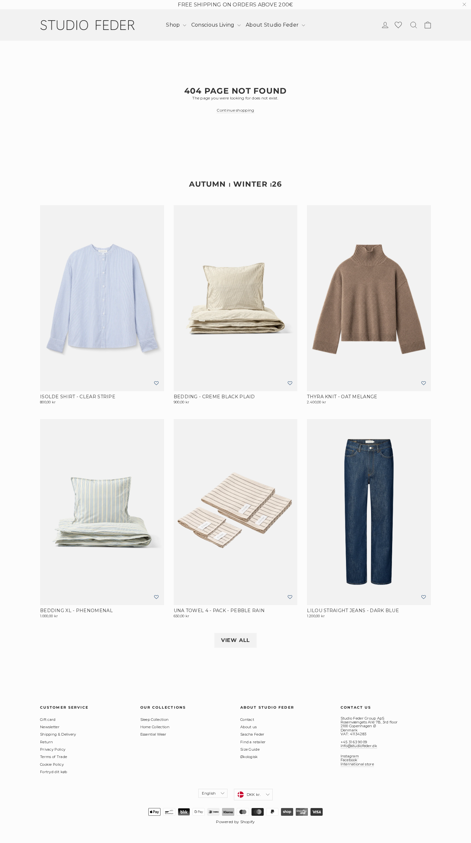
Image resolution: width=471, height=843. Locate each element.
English (209, 793)
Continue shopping (235, 110)
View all (235, 640)
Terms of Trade (53, 756)
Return (46, 742)
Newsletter (50, 727)
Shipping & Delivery (58, 734)
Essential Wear (153, 734)
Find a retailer (253, 742)
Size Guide (250, 749)
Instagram (350, 756)
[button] (156, 383)
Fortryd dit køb (53, 772)
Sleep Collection (154, 719)
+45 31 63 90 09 (354, 742)
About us (248, 727)
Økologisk (249, 756)
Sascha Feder (252, 734)
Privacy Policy (52, 749)
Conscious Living (213, 25)
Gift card (48, 719)
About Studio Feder (273, 25)
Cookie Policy (52, 764)
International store (357, 764)
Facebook (349, 760)
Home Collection (155, 727)
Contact (247, 719)
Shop (173, 25)
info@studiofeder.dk (359, 746)
